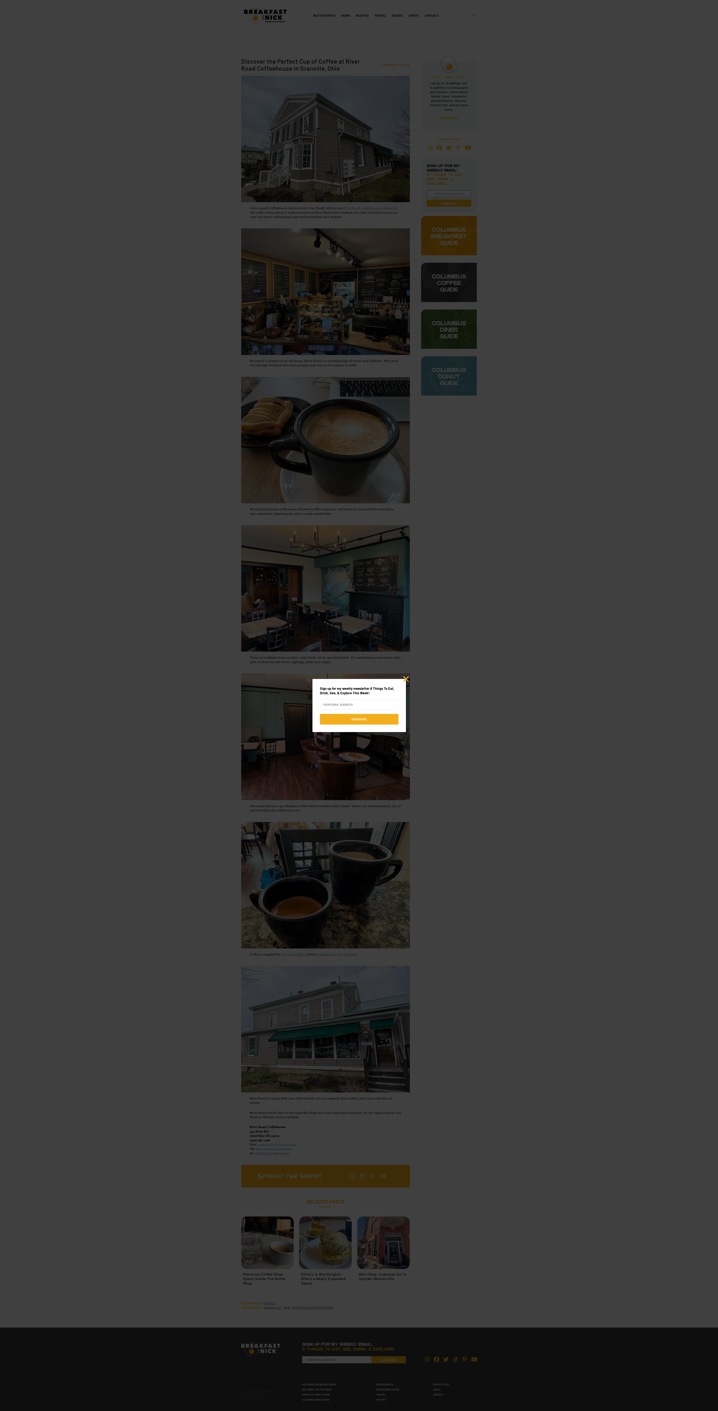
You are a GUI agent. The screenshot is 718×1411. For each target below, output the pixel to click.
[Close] (406, 679)
